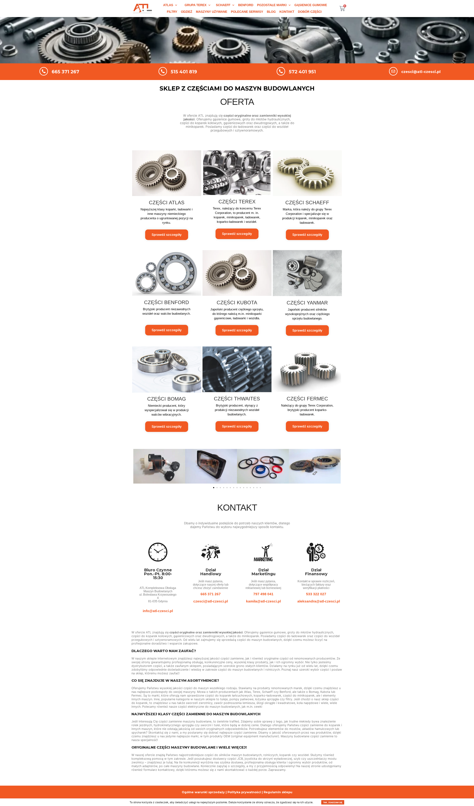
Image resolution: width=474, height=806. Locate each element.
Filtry (172, 12)
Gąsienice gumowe (310, 5)
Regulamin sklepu (278, 792)
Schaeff (223, 5)
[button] (213, 487)
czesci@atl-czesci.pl (421, 71)
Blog (271, 12)
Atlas (168, 5)
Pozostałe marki (272, 5)
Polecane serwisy (247, 12)
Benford (245, 5)
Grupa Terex (195, 5)
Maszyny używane (211, 12)
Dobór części (310, 12)
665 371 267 (65, 71)
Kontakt (286, 12)
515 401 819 (184, 71)
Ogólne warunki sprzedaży (203, 792)
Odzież (186, 12)
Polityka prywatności (244, 792)
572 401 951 (302, 71)
